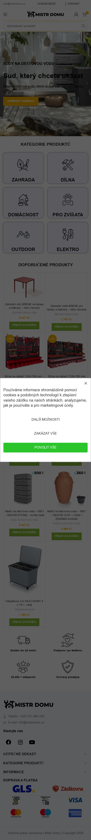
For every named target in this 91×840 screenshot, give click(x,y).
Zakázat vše (45, 433)
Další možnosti (46, 419)
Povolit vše (45, 447)
